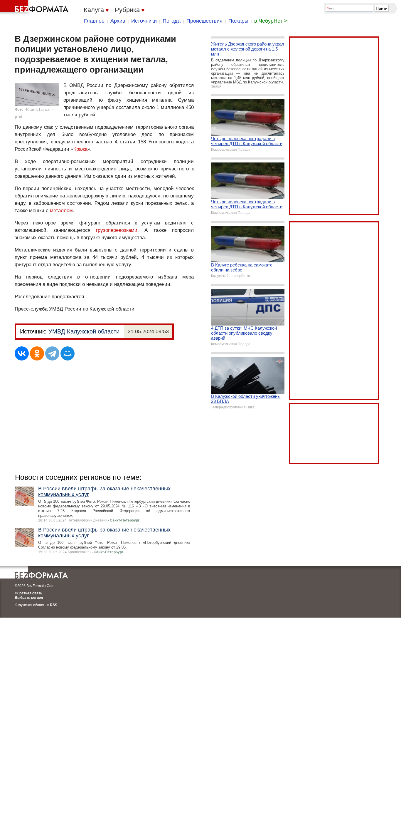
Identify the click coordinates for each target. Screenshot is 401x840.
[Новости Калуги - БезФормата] (35, 7)
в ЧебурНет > (270, 21)
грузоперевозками (116, 230)
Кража (80, 149)
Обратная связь (28, 593)
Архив (117, 21)
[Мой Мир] (67, 353)
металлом (61, 210)
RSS (53, 605)
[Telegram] (52, 353)
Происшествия (204, 21)
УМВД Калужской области (83, 331)
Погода (172, 21)
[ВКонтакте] (22, 353)
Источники (144, 21)
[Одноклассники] (37, 353)
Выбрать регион (29, 598)
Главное (94, 21)
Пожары (238, 21)
